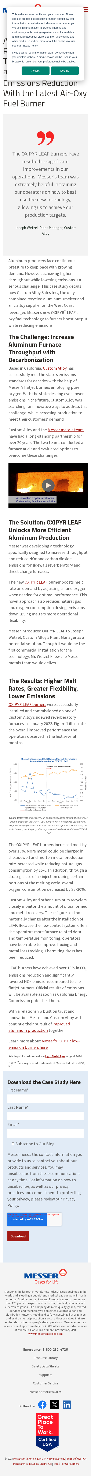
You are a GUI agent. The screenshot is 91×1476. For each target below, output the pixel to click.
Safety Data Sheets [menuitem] (45, 1366)
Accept (35, 70)
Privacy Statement (54, 1459)
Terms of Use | (75, 1459)
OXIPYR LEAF (36, 582)
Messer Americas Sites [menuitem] (46, 1392)
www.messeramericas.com (45, 1334)
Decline (64, 70)
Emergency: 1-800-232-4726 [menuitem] (45, 1349)
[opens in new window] (41, 1404)
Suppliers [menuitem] (45, 1375)
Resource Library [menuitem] (45, 1358)
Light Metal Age (55, 1056)
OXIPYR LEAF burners (27, 705)
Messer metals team (66, 430)
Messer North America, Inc (28, 1459)
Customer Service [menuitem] (45, 1383)
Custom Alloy (55, 368)
